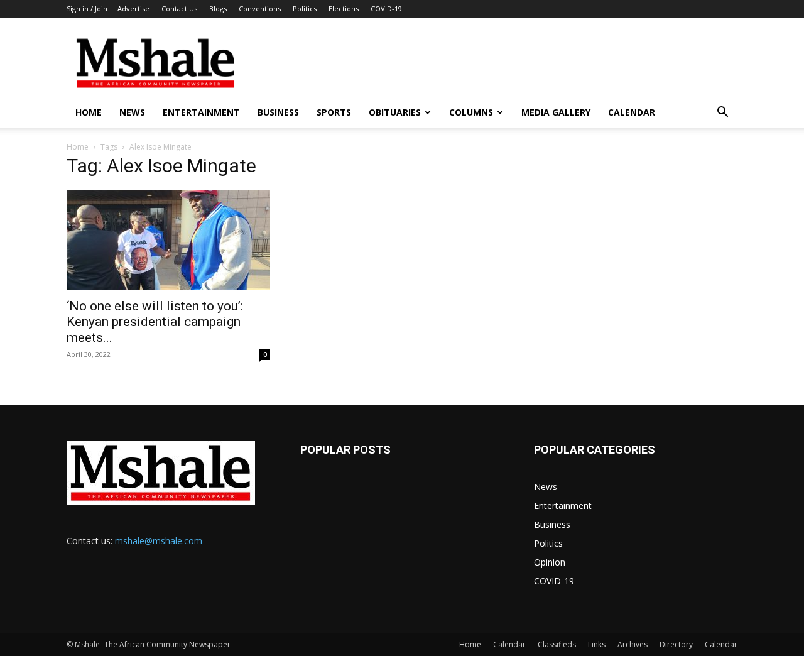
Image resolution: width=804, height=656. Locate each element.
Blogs (218, 8)
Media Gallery (555, 112)
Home (88, 112)
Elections (344, 8)
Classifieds (557, 644)
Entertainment (201, 112)
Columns (471, 112)
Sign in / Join (87, 8)
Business (278, 112)
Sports (334, 112)
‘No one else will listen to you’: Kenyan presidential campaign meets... (155, 321)
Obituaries (395, 112)
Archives (632, 644)
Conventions (260, 8)
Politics (305, 8)
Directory (676, 644)
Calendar (631, 112)
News (132, 112)
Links (597, 644)
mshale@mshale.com (158, 541)
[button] (722, 113)
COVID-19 (386, 8)
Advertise (133, 8)
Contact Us (179, 8)
